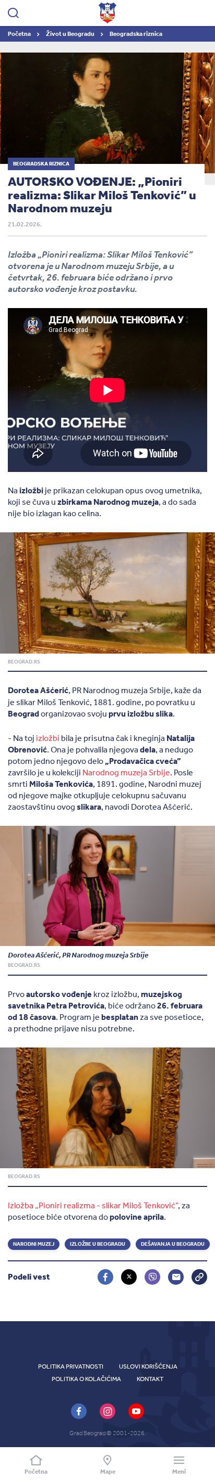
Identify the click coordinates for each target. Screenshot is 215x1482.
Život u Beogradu (70, 33)
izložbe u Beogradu (97, 1244)
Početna (20, 33)
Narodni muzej (33, 1244)
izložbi (47, 738)
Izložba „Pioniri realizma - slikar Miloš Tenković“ (93, 1205)
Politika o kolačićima (86, 1379)
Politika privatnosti (70, 1366)
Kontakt (150, 1379)
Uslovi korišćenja (148, 1366)
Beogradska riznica (136, 33)
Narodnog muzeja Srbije (126, 772)
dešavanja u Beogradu (173, 1244)
